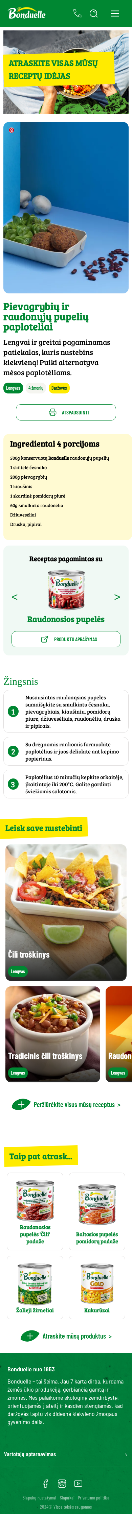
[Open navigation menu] (115, 13)
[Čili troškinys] (66, 978)
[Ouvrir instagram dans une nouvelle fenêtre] (62, 1486)
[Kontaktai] (77, 13)
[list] (66, 1034)
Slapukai (67, 1497)
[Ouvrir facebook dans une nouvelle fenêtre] (46, 1486)
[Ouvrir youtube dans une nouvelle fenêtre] (78, 1486)
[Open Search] (94, 13)
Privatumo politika (93, 1497)
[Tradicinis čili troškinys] (52, 1079)
